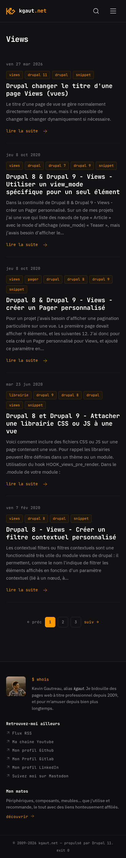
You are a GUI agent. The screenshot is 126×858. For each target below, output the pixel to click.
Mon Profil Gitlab (32, 758)
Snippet (83, 74)
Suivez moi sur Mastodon (39, 776)
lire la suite (22, 131)
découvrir (18, 816)
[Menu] (113, 11)
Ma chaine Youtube (32, 741)
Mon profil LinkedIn (34, 767)
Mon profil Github (32, 750)
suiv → (91, 622)
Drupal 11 (37, 74)
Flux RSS (21, 733)
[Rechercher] (96, 11)
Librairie (18, 395)
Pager (33, 279)
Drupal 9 (82, 165)
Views (14, 74)
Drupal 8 (75, 279)
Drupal (61, 74)
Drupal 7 (57, 165)
